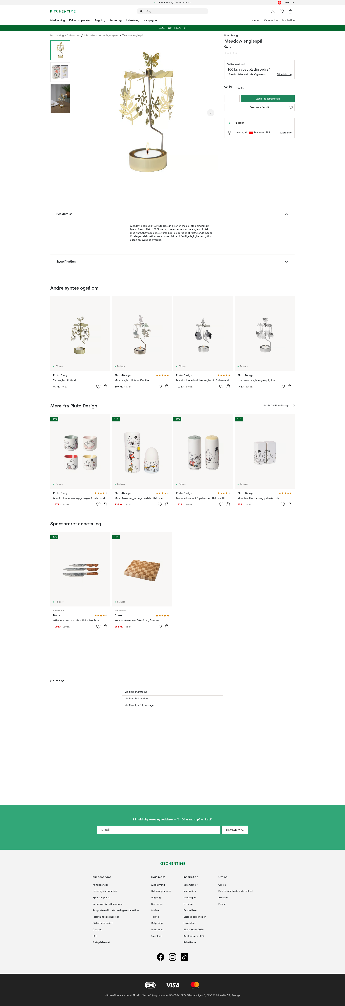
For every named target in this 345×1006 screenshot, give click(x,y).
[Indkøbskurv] (290, 11)
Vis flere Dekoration (136, 698)
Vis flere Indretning (136, 692)
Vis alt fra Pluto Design (276, 405)
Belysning (157, 923)
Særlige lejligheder (194, 917)
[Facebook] (161, 957)
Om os (222, 885)
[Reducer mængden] (226, 98)
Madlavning (57, 20)
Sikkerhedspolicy (103, 923)
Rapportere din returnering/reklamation (116, 910)
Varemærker (271, 20)
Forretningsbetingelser (106, 917)
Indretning (132, 20)
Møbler (155, 910)
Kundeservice (101, 885)
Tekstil (155, 917)
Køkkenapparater (80, 20)
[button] (230, 53)
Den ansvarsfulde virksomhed (235, 891)
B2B (95, 936)
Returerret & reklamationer (108, 904)
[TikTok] (184, 957)
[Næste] (210, 112)
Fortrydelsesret (101, 942)
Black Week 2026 (193, 929)
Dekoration (73, 35)
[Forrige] (82, 112)
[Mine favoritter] (281, 11)
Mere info (286, 132)
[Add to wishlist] (98, 386)
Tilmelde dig (284, 74)
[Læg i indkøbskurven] (105, 386)
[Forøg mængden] (237, 98)
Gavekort (156, 936)
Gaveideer (189, 923)
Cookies (97, 929)
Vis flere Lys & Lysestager (140, 705)
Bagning (100, 20)
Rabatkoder (190, 942)
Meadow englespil (132, 35)
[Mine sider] (273, 11)
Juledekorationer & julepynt (101, 35)
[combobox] (286, 2)
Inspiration (288, 20)
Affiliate (223, 897)
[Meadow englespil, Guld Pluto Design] (146, 112)
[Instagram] (172, 957)
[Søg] (141, 11)
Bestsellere (190, 910)
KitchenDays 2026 (193, 936)
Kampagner (151, 20)
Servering (115, 20)
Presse (222, 904)
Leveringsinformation (105, 891)
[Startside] (62, 11)
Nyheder (255, 20)
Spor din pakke (101, 897)
